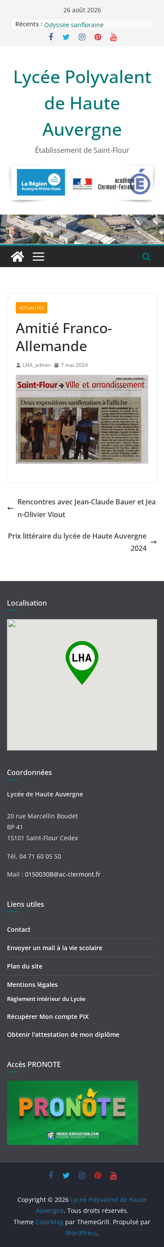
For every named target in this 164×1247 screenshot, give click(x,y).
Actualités (31, 308)
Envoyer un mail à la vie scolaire (54, 948)
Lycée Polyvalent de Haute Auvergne (82, 102)
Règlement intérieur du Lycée (46, 999)
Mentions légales (32, 984)
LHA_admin (36, 365)
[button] (82, 663)
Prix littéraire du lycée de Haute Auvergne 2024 (77, 542)
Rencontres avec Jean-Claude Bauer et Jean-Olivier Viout (86, 508)
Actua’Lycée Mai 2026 (75, 19)
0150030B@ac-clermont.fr (63, 874)
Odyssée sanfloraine (74, 28)
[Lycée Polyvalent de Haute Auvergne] (17, 256)
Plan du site (24, 966)
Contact (19, 929)
